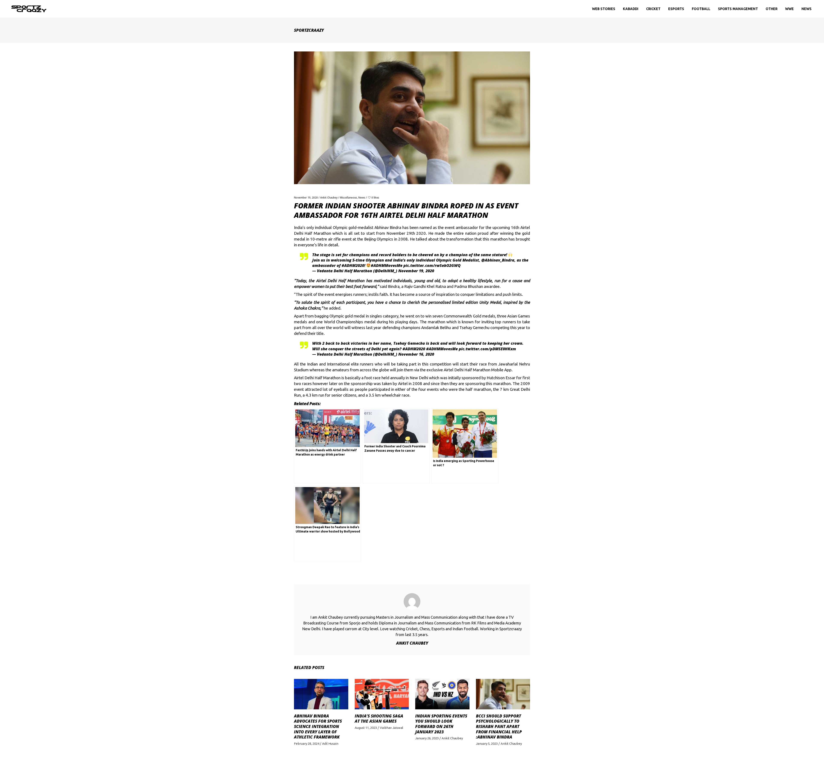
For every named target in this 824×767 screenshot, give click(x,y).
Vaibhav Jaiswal (391, 727)
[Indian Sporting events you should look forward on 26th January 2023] (442, 694)
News (361, 197)
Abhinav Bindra (387, 227)
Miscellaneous (348, 197)
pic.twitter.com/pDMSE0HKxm (487, 348)
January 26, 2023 (427, 738)
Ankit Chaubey (329, 197)
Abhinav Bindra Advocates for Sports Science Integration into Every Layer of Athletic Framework (318, 726)
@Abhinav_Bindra (497, 260)
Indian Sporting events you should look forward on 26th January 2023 (441, 724)
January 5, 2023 (487, 743)
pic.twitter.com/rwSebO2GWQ (431, 265)
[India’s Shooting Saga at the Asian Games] (382, 694)
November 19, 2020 (306, 197)
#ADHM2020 (353, 265)
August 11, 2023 (366, 727)
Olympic (340, 227)
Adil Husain (330, 743)
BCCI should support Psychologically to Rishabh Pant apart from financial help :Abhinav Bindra (499, 726)
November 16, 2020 (416, 354)
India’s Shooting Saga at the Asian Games (379, 718)
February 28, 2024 (306, 743)
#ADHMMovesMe (386, 265)
